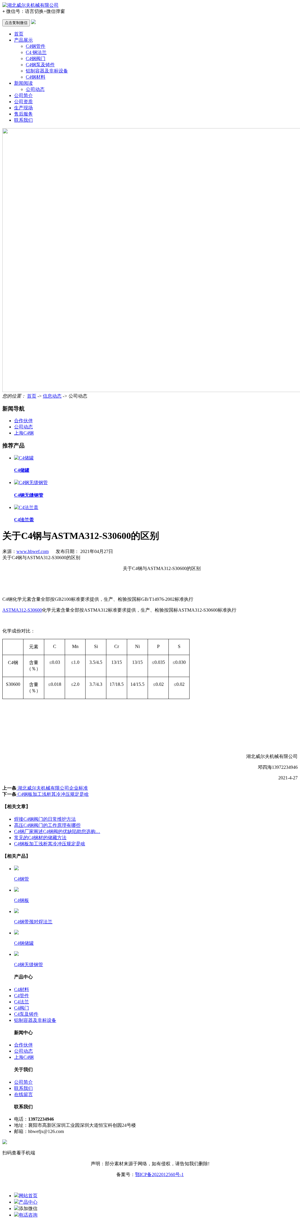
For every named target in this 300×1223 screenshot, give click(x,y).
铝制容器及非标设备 (47, 70)
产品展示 (23, 40)
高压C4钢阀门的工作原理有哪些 (47, 825)
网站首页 (28, 1195)
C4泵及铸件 (26, 1014)
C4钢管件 (35, 46)
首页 (18, 33)
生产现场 (23, 107)
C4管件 (21, 995)
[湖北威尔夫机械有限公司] (30, 5)
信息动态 (52, 395)
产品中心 (28, 1202)
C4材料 (21, 989)
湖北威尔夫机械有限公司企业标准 (52, 788)
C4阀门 (21, 1007)
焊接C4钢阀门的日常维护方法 (45, 819)
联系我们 (23, 120)
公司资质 (23, 101)
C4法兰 (21, 1001)
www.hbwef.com (32, 551)
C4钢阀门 (35, 58)
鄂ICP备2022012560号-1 (159, 1174)
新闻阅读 (23, 83)
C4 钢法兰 (36, 52)
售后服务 (23, 113)
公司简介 (23, 95)
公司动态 (35, 89)
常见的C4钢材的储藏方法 (40, 837)
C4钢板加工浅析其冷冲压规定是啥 (52, 794)
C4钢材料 (35, 76)
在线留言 (23, 1094)
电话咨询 (28, 1214)
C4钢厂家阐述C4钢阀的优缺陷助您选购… (57, 831)
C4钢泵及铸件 (40, 64)
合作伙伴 (23, 420)
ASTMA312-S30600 (22, 610)
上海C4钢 (24, 432)
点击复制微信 (16, 23)
